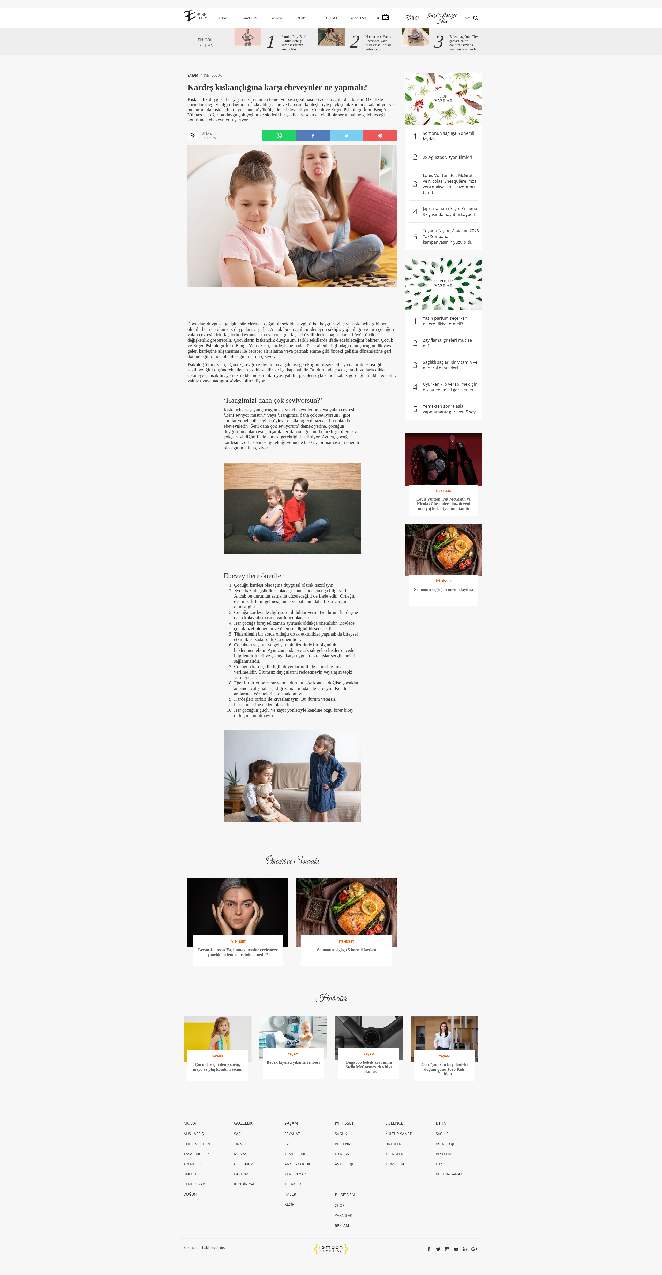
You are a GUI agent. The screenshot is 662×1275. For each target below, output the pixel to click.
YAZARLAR (358, 18)
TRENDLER (193, 1163)
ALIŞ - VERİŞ (194, 1133)
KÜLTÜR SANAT (398, 1133)
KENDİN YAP (194, 1184)
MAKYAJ (240, 1153)
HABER (290, 1194)
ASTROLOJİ (344, 1163)
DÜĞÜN (190, 1194)
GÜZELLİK (250, 18)
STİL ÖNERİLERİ (197, 1143)
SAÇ (237, 1133)
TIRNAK (240, 1143)
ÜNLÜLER (192, 1174)
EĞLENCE (331, 18)
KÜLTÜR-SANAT (449, 1174)
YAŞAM (277, 18)
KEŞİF (289, 1204)
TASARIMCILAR (196, 1153)
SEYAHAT (292, 1133)
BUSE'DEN (345, 1195)
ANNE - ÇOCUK (211, 75)
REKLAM (342, 1225)
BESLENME (344, 1143)
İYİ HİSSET (304, 18)
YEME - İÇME (295, 1153)
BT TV (441, 1123)
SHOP (339, 1205)
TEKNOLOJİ (293, 1184)
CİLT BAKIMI (244, 1163)
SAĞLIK (341, 1133)
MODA (222, 18)
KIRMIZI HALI (396, 1163)
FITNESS (342, 1153)
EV (286, 1143)
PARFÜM (241, 1174)
